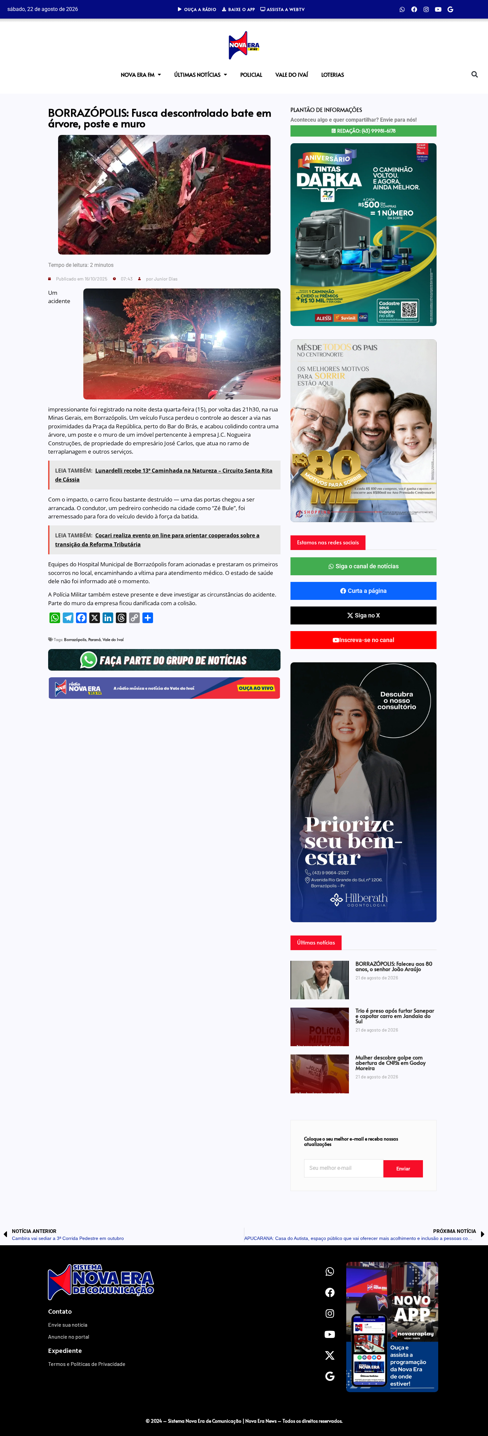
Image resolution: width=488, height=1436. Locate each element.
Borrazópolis (75, 639)
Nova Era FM (137, 74)
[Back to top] (469, 1407)
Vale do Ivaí (292, 74)
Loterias (332, 74)
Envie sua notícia (67, 1324)
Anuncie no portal (68, 1336)
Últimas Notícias (197, 74)
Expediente (65, 1350)
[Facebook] (414, 9)
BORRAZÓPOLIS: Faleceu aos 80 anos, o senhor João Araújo (394, 966)
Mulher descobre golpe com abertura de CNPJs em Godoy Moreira (391, 1062)
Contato (60, 1311)
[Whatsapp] (402, 9)
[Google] (450, 9)
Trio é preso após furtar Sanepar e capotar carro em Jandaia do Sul (395, 1016)
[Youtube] (438, 9)
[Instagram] (426, 9)
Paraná (94, 639)
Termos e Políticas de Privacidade (86, 1364)
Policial (251, 74)
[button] (474, 74)
